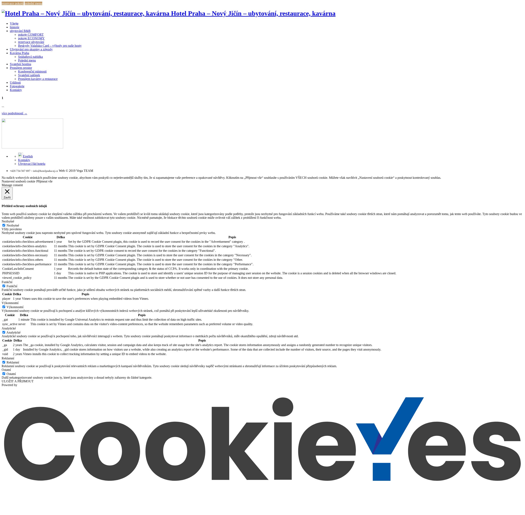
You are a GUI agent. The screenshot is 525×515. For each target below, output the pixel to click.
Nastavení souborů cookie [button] (18, 181)
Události (15, 82)
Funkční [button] (7, 282)
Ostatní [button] (6, 369)
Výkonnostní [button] (10, 303)
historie (14, 27)
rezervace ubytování (31, 42)
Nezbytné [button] (8, 221)
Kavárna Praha (19, 53)
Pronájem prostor (21, 68)
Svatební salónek (29, 75)
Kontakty (16, 90)
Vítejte (14, 23)
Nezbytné (13, 225)
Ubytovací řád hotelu (31, 163)
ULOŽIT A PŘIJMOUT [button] (18, 381)
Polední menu (27, 60)
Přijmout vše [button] (44, 181)
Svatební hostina (20, 64)
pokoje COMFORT (31, 34)
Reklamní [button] (8, 358)
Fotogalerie (17, 86)
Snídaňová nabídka (30, 56)
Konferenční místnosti (32, 71)
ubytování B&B (20, 31)
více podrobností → (14, 113)
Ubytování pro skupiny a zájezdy (31, 49)
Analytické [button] (9, 328)
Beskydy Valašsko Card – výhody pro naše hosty (50, 45)
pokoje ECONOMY (31, 38)
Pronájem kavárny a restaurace (38, 79)
